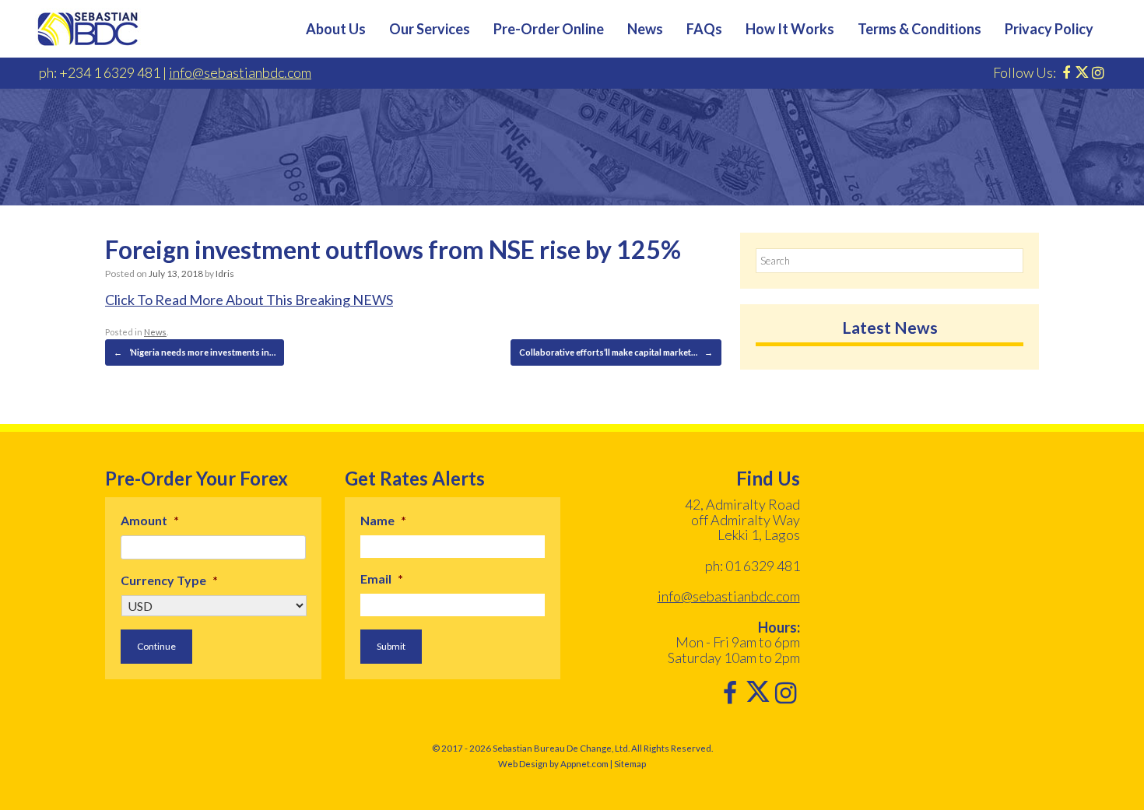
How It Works (790, 28)
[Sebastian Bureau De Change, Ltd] (88, 29)
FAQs (704, 28)
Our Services (429, 28)
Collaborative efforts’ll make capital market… (616, 352)
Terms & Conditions (919, 28)
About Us (336, 28)
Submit (391, 646)
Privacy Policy (1049, 28)
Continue (156, 646)
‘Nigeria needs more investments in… (194, 352)
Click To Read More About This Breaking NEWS (249, 299)
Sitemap (630, 764)
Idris (225, 273)
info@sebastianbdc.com (240, 72)
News (645, 28)
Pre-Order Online (548, 28)
